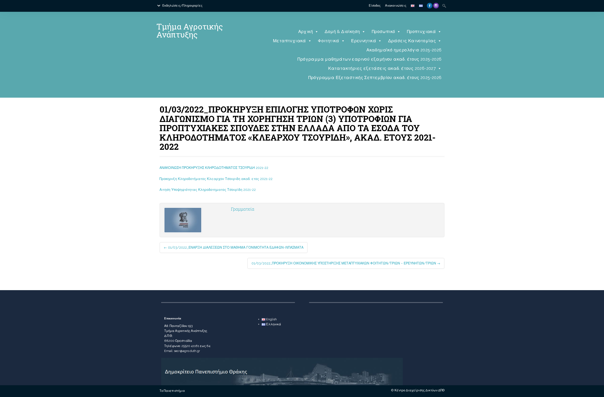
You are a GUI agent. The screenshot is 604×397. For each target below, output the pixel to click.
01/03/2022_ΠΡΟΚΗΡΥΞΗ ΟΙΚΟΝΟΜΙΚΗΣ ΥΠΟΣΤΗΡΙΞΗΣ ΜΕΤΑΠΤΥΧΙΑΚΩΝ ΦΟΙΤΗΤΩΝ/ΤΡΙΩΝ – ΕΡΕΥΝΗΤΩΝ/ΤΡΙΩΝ (346, 263)
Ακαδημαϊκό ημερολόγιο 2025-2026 (403, 49)
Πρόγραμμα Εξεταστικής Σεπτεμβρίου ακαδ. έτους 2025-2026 (375, 77)
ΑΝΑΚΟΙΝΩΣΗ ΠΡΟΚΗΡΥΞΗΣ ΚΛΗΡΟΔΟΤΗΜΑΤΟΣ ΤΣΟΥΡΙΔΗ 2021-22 (213, 168)
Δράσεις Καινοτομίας (412, 40)
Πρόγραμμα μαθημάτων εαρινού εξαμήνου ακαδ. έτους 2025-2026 (369, 59)
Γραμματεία (242, 209)
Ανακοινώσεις (395, 5)
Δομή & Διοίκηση (342, 31)
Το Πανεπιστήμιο (172, 391)
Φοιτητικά (328, 40)
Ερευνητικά (363, 40)
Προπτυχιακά (421, 31)
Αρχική (305, 31)
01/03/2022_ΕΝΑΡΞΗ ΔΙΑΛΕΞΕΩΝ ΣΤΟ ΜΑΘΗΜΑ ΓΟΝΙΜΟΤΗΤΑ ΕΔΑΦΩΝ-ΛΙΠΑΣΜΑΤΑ (233, 247)
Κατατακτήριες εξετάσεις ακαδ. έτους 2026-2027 (382, 68)
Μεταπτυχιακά (289, 40)
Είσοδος (375, 5)
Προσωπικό (383, 31)
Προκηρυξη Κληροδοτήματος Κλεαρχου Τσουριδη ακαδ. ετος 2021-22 (216, 179)
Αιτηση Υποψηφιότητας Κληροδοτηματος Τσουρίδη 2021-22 (207, 190)
